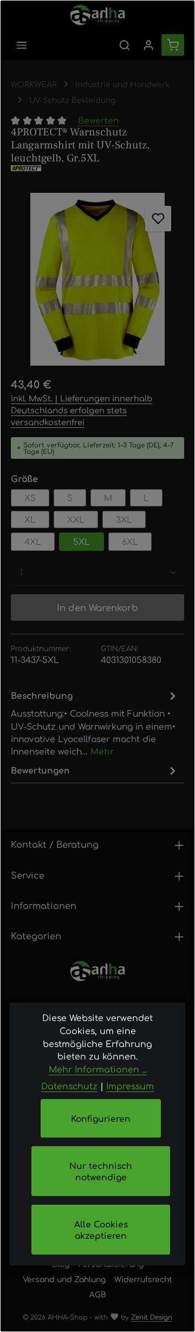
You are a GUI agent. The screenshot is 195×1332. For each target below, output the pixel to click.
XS (30, 497)
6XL (130, 541)
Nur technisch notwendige (100, 1171)
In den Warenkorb (97, 607)
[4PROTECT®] (97, 168)
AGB (97, 1294)
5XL (81, 541)
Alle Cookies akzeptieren (101, 1229)
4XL (32, 541)
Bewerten (98, 120)
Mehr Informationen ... (98, 1069)
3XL (124, 519)
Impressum (130, 1085)
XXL (75, 519)
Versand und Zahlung (64, 1279)
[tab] (95, 722)
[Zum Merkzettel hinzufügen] (158, 218)
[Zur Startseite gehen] (97, 15)
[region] (97, 279)
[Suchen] (124, 45)
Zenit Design (151, 1316)
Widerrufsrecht (143, 1279)
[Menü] (21, 45)
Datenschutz (69, 1085)
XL (30, 519)
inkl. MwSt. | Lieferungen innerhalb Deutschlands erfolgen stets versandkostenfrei (81, 410)
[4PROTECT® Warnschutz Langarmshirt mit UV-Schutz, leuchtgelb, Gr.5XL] (97, 279)
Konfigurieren (101, 1118)
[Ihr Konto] (148, 45)
